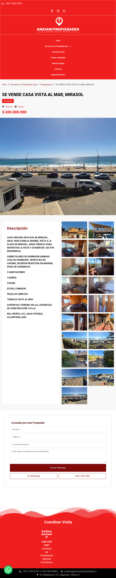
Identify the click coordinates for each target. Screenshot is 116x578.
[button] (8, 569)
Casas (21, 106)
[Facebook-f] (52, 10)
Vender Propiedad (58, 58)
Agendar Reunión (58, 75)
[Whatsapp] (64, 10)
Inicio (58, 40)
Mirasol (9, 106)
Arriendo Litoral (58, 52)
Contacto (58, 69)
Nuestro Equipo (58, 63)
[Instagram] (58, 10)
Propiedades (46, 84)
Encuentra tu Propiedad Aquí (56, 46)
